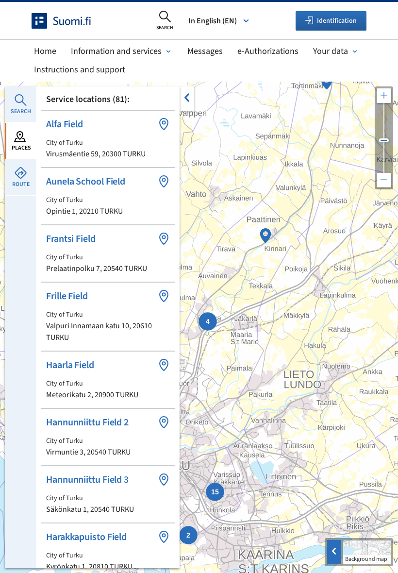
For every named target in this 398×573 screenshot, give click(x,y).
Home (45, 51)
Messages (205, 51)
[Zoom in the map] (384, 95)
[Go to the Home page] (70, 21)
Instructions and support (79, 70)
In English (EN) (212, 21)
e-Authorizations (267, 51)
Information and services (116, 51)
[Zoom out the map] (384, 180)
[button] (108, 139)
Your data (330, 51)
